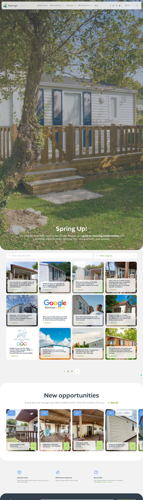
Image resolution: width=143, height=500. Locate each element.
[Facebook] (110, 5)
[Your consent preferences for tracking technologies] (141, 375)
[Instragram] (116, 5)
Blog (96, 5)
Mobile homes (42, 5)
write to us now (107, 482)
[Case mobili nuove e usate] (14, 5)
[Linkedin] (113, 5)
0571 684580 (97, 482)
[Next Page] (77, 371)
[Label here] (6, 430)
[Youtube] (119, 5)
